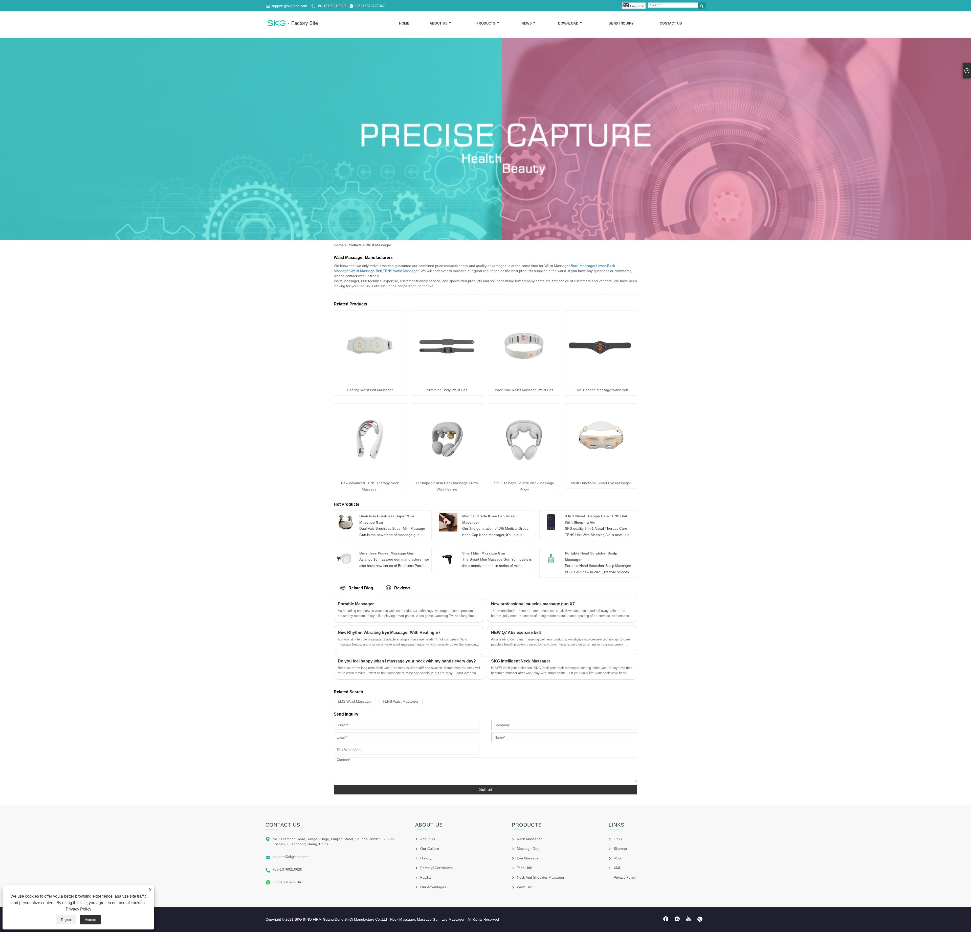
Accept (90, 920)
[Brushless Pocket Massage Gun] (345, 567)
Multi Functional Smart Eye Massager (601, 483)
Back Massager (583, 266)
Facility (425, 877)
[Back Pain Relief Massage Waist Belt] (524, 381)
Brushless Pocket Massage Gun (386, 553)
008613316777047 (370, 6)
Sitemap (620, 849)
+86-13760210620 (331, 6)
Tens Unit (524, 868)
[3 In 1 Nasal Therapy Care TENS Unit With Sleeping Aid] (551, 530)
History (425, 858)
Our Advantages (433, 887)
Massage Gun (528, 849)
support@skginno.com (289, 6)
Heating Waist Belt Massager (370, 390)
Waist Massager (378, 245)
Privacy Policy (78, 909)
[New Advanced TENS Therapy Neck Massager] (370, 474)
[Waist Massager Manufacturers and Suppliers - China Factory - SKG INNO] (292, 23)
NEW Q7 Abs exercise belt (516, 632)
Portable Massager (356, 604)
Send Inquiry (621, 23)
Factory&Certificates (436, 868)
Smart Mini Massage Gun (483, 553)
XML (617, 868)
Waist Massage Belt (366, 271)
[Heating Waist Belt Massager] (370, 381)
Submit (485, 789)
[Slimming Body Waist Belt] (447, 381)
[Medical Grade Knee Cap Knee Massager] (448, 530)
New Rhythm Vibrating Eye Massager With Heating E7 (389, 632)
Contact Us (671, 23)
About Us (439, 23)
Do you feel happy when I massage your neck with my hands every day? (407, 661)
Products (486, 23)
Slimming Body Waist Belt (447, 390)
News (526, 23)
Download (568, 23)
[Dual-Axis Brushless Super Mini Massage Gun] (345, 530)
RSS (617, 858)
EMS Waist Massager (355, 701)
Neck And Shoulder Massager (540, 877)
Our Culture (429, 849)
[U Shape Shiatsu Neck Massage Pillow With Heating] (447, 474)
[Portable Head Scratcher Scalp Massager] (551, 567)
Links (618, 839)
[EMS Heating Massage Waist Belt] (601, 381)
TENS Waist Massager (400, 271)
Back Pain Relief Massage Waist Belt (524, 390)
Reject (66, 920)
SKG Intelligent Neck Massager (520, 661)
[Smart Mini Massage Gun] (448, 567)
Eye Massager (528, 858)
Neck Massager (529, 839)
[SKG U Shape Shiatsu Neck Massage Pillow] (524, 474)
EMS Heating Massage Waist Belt (601, 390)
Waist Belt (525, 887)
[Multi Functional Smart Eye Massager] (601, 474)
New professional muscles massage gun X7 (533, 604)
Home (404, 23)
